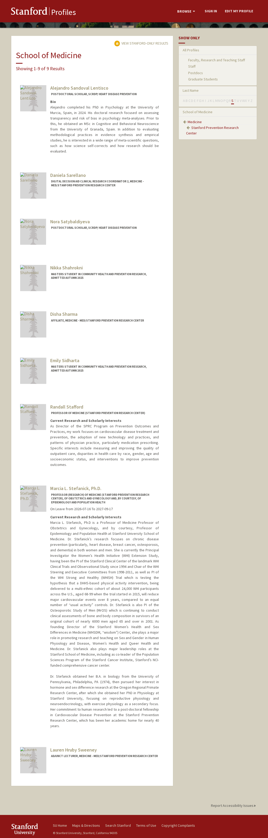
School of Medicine (198, 112)
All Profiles (191, 50)
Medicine (195, 121)
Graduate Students (203, 79)
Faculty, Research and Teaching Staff (216, 60)
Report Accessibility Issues (232, 805)
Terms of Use (146, 825)
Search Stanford (118, 825)
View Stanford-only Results (144, 43)
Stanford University (29, 829)
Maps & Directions (86, 825)
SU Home (60, 825)
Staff (192, 66)
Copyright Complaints (178, 825)
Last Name (191, 90)
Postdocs (195, 72)
